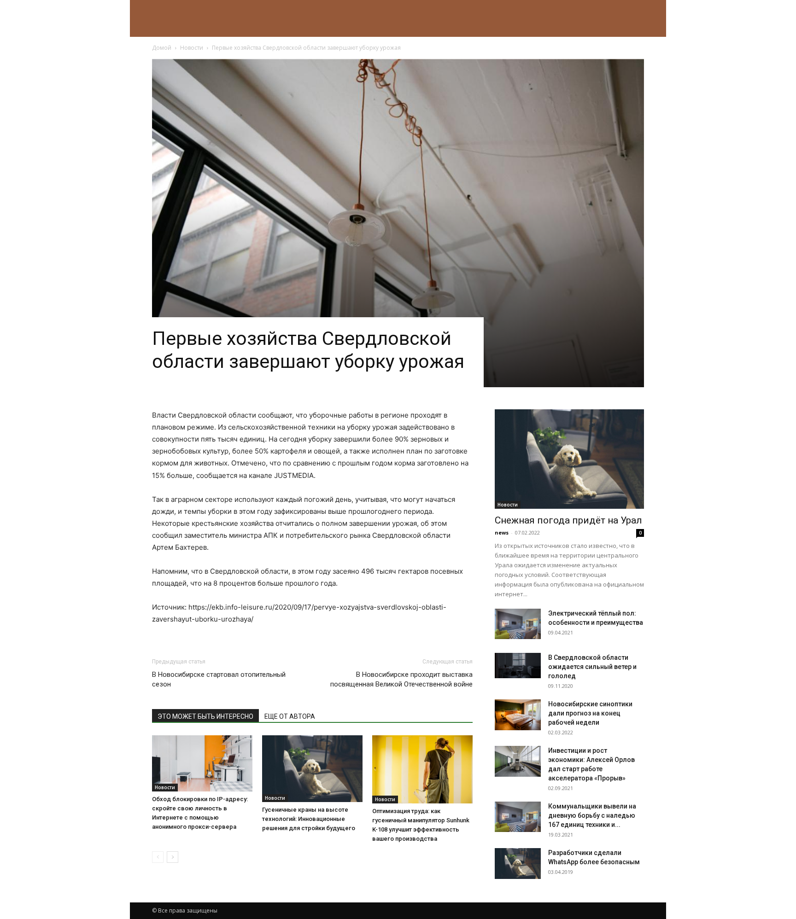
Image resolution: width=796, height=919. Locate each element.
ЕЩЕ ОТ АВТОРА (289, 716)
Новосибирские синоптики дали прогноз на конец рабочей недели (590, 713)
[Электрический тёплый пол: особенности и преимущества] (518, 624)
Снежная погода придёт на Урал (568, 520)
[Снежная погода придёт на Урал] (569, 459)
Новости (191, 48)
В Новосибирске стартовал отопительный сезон (219, 679)
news (502, 532)
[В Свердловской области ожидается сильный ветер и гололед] (518, 665)
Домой (161, 48)
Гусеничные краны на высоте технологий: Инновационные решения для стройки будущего (308, 819)
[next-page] (172, 857)
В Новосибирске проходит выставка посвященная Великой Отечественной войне (401, 679)
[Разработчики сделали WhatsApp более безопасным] (518, 863)
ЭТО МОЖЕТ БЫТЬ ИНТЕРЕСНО (205, 716)
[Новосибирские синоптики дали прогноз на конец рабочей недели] (518, 714)
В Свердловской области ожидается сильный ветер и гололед (592, 667)
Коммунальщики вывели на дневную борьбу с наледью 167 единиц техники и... (592, 815)
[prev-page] (158, 857)
